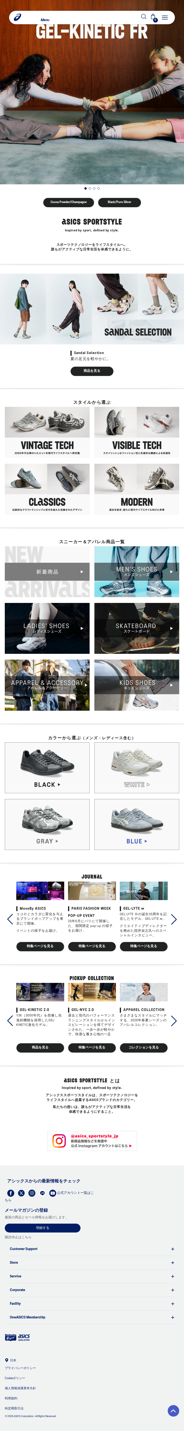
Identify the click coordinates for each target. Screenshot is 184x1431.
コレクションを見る (144, 1047)
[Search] (85, 17)
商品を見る (92, 371)
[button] (173, 1411)
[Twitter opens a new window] (20, 1192)
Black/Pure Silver (119, 202)
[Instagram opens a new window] (30, 1192)
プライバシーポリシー (20, 1368)
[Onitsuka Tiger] (11, 1340)
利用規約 (11, 1398)
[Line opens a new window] (41, 1192)
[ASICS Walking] (24, 1340)
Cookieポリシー (15, 1378)
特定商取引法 (14, 1408)
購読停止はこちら (18, 1237)
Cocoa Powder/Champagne (69, 202)
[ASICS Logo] (18, 18)
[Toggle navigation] (165, 17)
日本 (13, 1360)
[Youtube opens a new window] (51, 1192)
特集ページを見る (40, 946)
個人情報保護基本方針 (20, 1388)
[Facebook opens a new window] (9, 1192)
